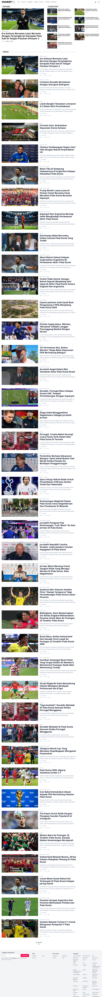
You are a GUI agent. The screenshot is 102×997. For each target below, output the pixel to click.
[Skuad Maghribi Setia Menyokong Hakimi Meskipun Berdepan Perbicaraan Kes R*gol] (20, 690)
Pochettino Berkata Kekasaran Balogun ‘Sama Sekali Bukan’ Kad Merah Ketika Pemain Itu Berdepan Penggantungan (57, 460)
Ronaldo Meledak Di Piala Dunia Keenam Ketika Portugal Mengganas (56, 729)
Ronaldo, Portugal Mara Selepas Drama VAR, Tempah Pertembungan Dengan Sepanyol (57, 393)
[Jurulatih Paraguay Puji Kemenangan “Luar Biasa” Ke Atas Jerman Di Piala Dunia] (20, 529)
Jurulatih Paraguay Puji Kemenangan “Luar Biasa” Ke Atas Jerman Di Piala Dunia (57, 525)
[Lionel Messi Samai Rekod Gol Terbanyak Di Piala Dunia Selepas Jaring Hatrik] (20, 885)
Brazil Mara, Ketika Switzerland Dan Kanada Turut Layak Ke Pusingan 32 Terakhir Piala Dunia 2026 (57, 640)
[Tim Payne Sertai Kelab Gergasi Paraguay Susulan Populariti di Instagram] (20, 820)
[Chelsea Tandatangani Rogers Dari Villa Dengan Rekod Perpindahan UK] (20, 153)
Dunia (41, 610)
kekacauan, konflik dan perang (95, 971)
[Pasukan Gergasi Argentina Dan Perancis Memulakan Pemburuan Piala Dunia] (20, 907)
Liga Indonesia (76, 974)
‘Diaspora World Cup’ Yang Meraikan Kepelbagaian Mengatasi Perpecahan (58, 751)
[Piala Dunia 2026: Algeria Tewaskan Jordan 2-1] (20, 777)
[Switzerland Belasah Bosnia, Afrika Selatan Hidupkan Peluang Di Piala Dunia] (20, 863)
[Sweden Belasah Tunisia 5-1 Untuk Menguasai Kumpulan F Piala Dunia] (20, 928)
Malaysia (24, 2)
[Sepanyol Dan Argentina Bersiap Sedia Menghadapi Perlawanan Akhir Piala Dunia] (20, 220)
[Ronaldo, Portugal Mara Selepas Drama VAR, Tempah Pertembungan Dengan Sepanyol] (20, 397)
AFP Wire (44, 73)
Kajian (84, 969)
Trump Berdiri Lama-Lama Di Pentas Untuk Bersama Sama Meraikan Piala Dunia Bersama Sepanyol (65, 44)
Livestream (47, 2)
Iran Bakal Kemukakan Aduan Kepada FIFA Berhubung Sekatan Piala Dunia (57, 794)
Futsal (74, 963)
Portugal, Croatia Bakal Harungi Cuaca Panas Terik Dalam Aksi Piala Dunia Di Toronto (56, 437)
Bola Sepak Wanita (75, 960)
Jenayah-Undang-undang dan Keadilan (96, 966)
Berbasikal (85, 957)
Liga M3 (84, 974)
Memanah (94, 977)
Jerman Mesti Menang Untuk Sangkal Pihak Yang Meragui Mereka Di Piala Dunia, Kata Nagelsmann (55, 570)
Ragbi (84, 992)
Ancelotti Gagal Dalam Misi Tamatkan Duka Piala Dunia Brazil (57, 370)
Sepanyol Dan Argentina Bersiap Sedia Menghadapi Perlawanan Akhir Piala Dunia (65, 10)
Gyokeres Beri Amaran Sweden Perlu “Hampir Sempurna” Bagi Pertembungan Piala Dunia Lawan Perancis (57, 593)
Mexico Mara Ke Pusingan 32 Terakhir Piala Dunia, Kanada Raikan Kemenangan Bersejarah (56, 838)
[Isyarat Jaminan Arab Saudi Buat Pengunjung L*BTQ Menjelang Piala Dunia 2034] (20, 309)
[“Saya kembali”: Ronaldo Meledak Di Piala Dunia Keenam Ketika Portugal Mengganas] (20, 712)
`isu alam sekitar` (77, 955)
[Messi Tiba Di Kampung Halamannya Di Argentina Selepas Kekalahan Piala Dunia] (20, 175)
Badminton (75, 957)
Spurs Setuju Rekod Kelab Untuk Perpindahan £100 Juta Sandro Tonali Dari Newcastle (57, 482)
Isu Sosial (46, 79)
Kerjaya (34, 957)
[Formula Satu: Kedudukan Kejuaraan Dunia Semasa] (20, 132)
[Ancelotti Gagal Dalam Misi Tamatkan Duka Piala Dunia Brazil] (20, 376)
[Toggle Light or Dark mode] (95, 2)
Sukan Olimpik (86, 994)
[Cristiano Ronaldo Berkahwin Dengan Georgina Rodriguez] (20, 88)
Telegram (14, 958)
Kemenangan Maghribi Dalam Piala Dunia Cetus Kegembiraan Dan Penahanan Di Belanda (56, 504)
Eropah (36, 2)
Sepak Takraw (95, 992)
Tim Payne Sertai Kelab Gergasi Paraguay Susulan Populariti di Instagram (56, 816)
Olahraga (75, 981)
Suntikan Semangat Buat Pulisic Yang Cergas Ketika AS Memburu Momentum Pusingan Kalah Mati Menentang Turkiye (57, 664)
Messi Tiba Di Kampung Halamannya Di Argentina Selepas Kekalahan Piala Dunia (65, 27)
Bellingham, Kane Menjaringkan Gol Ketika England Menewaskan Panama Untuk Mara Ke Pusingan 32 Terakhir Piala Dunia (57, 617)
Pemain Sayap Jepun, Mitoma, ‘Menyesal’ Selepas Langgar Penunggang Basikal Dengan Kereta (55, 328)
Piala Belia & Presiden (85, 986)
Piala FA (84, 989)
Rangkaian (53, 2)
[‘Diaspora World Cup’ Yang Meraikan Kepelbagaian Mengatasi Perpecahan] (20, 755)
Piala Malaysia (95, 989)
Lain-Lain (41, 2)
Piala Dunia (43, 166)
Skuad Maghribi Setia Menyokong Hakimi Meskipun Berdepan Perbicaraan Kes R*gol (57, 686)
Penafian (34, 955)
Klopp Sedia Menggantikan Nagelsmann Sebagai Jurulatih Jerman (55, 415)
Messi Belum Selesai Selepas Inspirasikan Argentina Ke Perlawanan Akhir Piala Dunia (55, 260)
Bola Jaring (94, 957)
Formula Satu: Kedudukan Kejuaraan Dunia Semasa (64, 35)
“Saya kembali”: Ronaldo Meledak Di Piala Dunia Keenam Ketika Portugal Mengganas (57, 708)
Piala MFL (75, 992)
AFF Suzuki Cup (86, 955)
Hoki (84, 963)
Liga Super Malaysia (75, 978)
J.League (85, 965)
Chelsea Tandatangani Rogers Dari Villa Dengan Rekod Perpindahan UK (65, 19)
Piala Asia (75, 986)
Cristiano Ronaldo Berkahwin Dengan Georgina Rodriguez (92, 35)
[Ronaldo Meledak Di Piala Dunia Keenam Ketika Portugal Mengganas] (20, 733)
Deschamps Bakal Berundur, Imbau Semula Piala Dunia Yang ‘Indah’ (92, 27)
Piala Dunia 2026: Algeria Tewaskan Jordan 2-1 (53, 771)
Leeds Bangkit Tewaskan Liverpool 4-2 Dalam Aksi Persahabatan (91, 10)
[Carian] (98, 2)
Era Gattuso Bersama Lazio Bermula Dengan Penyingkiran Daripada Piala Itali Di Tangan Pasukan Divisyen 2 (22, 36)
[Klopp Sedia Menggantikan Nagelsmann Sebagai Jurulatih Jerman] (20, 419)
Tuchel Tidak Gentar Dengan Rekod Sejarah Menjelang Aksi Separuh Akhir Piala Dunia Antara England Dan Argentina (57, 283)
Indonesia (30, 2)
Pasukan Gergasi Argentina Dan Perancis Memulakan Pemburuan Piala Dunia (57, 903)
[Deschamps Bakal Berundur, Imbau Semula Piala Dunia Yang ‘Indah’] (20, 242)
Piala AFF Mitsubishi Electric (94, 983)
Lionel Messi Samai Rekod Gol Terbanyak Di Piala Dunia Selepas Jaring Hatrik (57, 881)
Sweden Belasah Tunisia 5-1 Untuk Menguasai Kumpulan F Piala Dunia (57, 924)
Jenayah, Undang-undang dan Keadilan (77, 971)
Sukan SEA (94, 994)
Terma (43, 955)
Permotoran (85, 981)
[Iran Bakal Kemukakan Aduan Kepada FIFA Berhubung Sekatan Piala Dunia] (20, 798)
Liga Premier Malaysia (95, 975)
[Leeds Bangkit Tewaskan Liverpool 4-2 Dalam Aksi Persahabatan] (20, 110)
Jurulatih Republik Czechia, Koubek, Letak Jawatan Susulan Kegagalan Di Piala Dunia (56, 547)
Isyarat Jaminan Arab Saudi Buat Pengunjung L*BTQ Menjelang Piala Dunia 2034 (57, 305)
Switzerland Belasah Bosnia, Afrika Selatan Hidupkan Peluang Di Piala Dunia (58, 859)
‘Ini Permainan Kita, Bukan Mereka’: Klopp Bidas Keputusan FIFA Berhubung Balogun (56, 350)
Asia (19, 2)
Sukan (6, 31)
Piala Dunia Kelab (75, 990)
